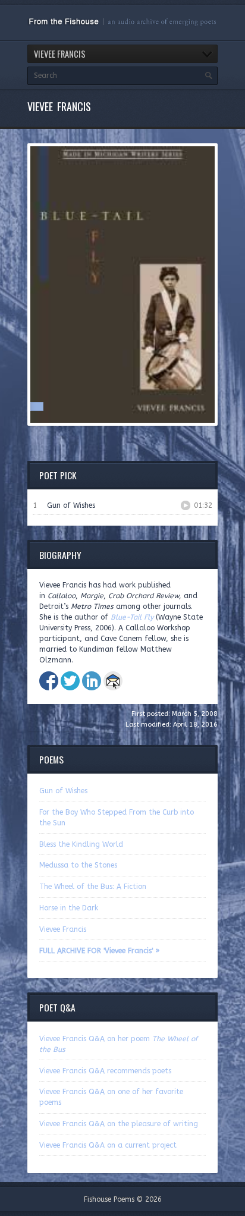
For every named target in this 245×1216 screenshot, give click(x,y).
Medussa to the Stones (78, 865)
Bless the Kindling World (81, 844)
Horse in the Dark (68, 908)
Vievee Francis (62, 929)
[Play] (185, 505)
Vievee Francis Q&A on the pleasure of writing (118, 1124)
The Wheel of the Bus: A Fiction (92, 886)
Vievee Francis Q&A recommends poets (105, 1071)
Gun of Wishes (63, 791)
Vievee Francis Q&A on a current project (108, 1145)
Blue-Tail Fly (132, 617)
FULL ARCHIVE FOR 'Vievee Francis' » (99, 951)
